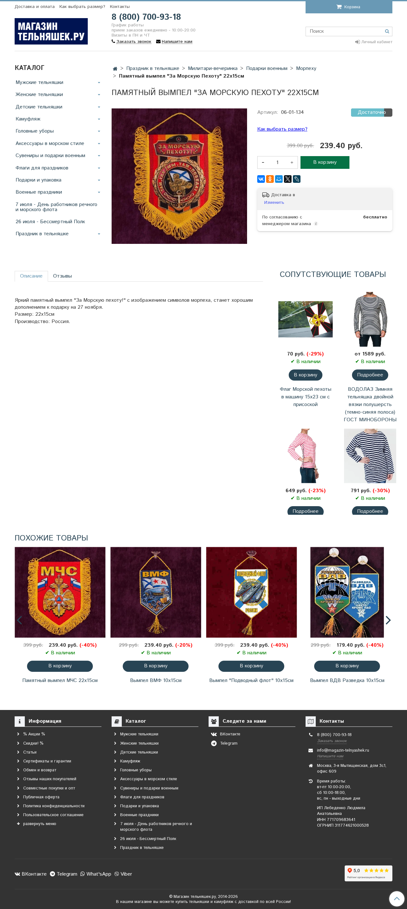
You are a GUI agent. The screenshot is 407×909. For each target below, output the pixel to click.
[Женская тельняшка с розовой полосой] (305, 456)
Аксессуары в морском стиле (50, 143)
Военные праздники (39, 192)
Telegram (66, 874)
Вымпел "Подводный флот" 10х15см (251, 680)
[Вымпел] (251, 592)
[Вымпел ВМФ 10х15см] (155, 592)
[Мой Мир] (279, 179)
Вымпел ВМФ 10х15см (156, 680)
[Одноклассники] (270, 179)
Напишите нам (330, 756)
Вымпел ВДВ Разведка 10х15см (347, 680)
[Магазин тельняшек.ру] (51, 30)
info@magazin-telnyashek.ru (343, 750)
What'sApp (98, 874)
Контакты (120, 6)
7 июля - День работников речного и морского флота (56, 207)
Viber (125, 874)
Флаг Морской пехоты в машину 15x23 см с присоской (305, 397)
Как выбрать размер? (82, 6)
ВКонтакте (33, 874)
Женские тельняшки (39, 94)
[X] (288, 179)
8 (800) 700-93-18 (146, 17)
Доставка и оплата (35, 6)
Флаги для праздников (42, 168)
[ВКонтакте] (261, 179)
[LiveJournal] (296, 179)
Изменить (274, 202)
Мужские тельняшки (39, 82)
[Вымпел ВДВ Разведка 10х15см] (347, 592)
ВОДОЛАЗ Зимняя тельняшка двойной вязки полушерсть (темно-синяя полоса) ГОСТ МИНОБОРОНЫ (370, 405)
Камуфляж (28, 119)
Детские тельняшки (39, 107)
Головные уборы (35, 131)
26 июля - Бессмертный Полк (50, 221)
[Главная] (115, 69)
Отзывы (62, 276)
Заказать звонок (332, 741)
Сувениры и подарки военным (50, 155)
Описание (31, 276)
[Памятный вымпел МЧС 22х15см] (60, 592)
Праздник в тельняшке (42, 234)
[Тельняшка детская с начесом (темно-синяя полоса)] (370, 456)
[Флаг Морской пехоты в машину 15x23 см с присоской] (305, 319)
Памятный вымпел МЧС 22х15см (60, 680)
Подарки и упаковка (38, 180)
